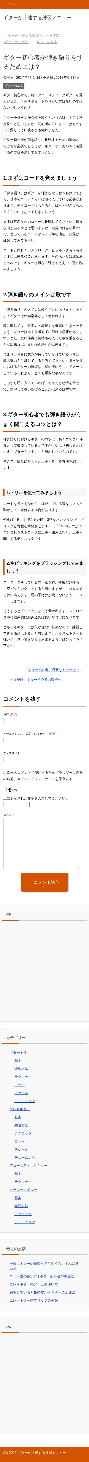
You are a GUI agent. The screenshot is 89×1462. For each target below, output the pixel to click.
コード (19, 1085)
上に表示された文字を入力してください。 (36, 798)
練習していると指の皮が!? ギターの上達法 (42, 1292)
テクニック (23, 1077)
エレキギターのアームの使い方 (34, 1284)
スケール (21, 1093)
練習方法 (21, 1069)
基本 (17, 1060)
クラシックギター (23, 1190)
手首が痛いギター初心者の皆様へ (35, 679)
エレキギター (20, 1109)
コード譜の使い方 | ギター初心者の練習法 (42, 1276)
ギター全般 (18, 1052)
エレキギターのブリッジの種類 (34, 1300)
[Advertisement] (44, 972)
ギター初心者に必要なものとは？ (53, 670)
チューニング (24, 1101)
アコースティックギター (29, 1165)
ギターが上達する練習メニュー (37, 17)
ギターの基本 (14, 86)
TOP (32, 36)
